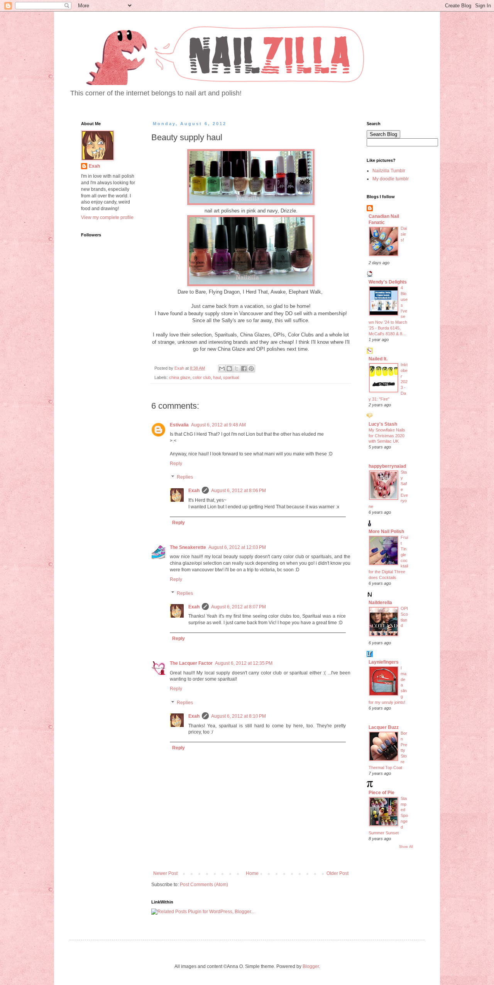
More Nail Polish (386, 531)
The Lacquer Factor (191, 663)
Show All (406, 847)
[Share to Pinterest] (251, 368)
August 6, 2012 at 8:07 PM (238, 607)
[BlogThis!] (229, 368)
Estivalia (179, 425)
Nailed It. (378, 359)
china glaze (179, 377)
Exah (194, 490)
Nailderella (380, 602)
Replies (185, 477)
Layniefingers (384, 662)
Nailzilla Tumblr (388, 170)
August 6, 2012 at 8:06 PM (238, 490)
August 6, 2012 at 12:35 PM (243, 663)
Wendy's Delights (388, 282)
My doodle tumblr (390, 179)
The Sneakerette (188, 547)
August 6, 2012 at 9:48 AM (218, 425)
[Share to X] (236, 368)
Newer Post (165, 873)
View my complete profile (107, 217)
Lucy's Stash (383, 424)
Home (252, 873)
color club (202, 377)
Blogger (311, 966)
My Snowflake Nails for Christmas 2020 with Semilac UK (387, 436)
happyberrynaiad (387, 466)
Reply (176, 463)
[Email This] (222, 368)
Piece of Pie (381, 792)
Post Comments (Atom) (204, 884)
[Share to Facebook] (244, 368)
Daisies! (404, 234)
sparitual (231, 377)
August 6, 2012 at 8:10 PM (238, 716)
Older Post (338, 873)
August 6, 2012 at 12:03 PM (237, 547)
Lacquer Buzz (384, 727)
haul (217, 377)
